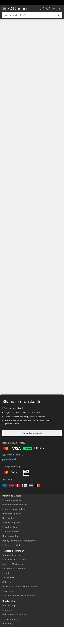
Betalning (7, 623)
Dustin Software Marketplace (18, 595)
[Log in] (54, 8)
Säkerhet (7, 582)
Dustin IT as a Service (14, 559)
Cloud (5, 573)
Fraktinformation (11, 513)
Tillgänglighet (10, 531)
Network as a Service (14, 568)
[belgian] (37, 485)
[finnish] (24, 485)
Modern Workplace (13, 564)
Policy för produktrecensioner (19, 540)
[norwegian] (11, 485)
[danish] (17, 485)
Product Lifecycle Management (20, 586)
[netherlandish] (31, 485)
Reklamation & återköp (15, 614)
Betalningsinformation (14, 504)
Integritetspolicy (11, 522)
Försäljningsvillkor (12, 500)
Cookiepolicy (9, 527)
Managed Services (12, 555)
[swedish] (4, 485)
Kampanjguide (10, 536)
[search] (57, 15)
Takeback (7, 591)
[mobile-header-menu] (4, 8)
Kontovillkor (8, 518)
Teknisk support (11, 619)
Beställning (8, 605)
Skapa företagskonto (32, 433)
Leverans (7, 610)
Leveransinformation (13, 509)
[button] (42, 8)
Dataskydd (8, 577)
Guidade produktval (13, 545)
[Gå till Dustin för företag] (18, 8)
